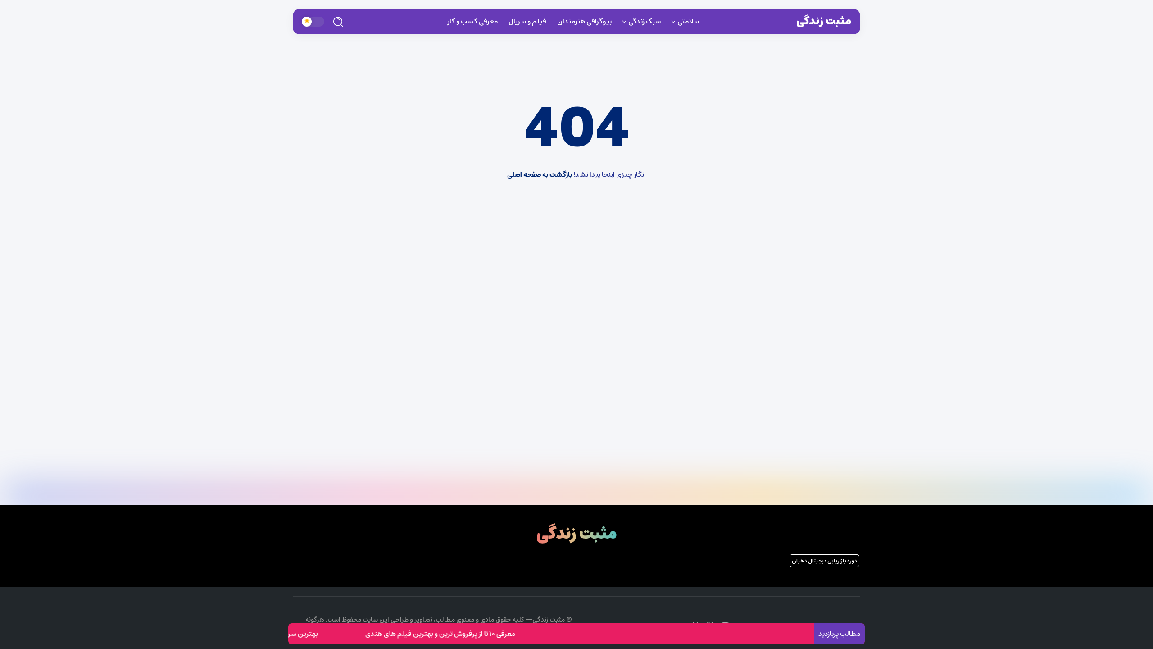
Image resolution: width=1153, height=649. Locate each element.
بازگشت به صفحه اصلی (539, 175)
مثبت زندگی (823, 21)
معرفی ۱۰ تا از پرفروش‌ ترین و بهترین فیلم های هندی (452, 634)
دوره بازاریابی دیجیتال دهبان (824, 561)
